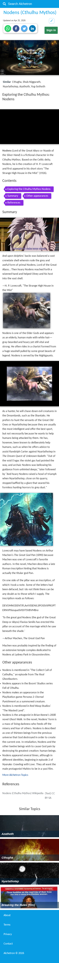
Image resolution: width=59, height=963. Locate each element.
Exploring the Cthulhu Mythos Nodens (29, 189)
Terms (7, 924)
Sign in (51, 30)
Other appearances (37, 195)
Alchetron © (14, 953)
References (13, 202)
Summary (12, 195)
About (7, 915)
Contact (8, 943)
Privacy (8, 934)
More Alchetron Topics (15, 775)
